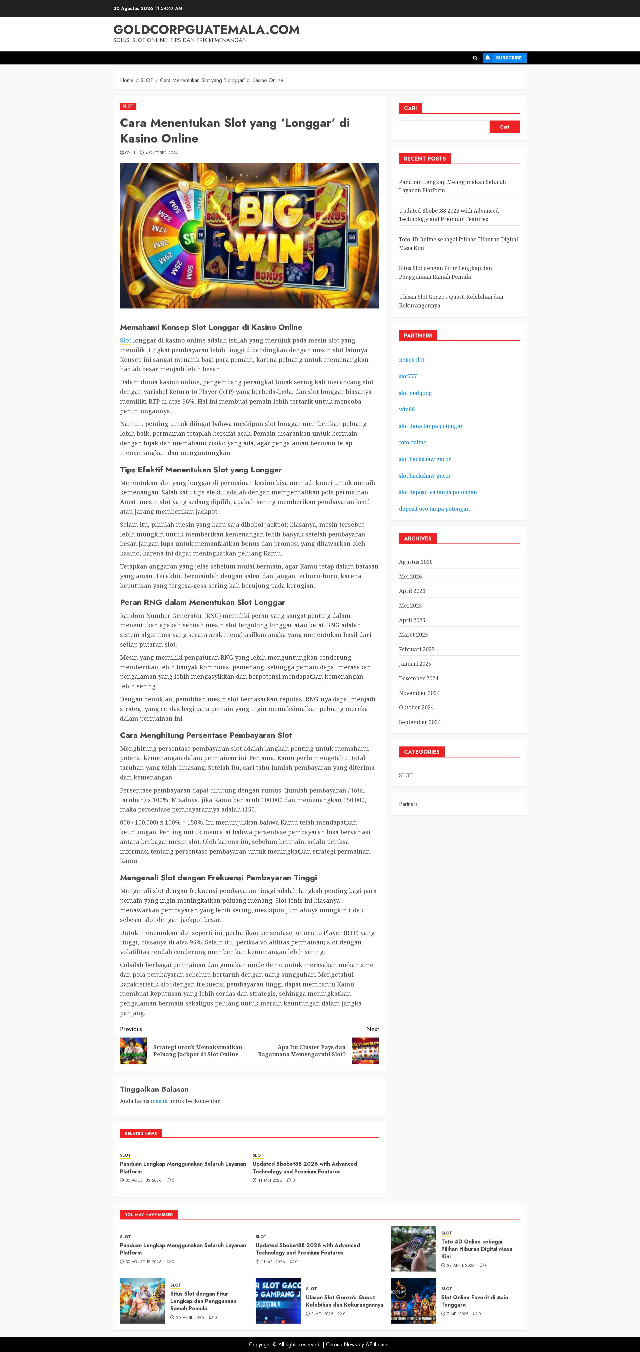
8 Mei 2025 (322, 1314)
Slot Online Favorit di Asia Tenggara (474, 1301)
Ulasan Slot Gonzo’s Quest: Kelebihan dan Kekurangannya (344, 1301)
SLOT (128, 106)
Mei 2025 (410, 605)
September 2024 (420, 722)
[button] (475, 57)
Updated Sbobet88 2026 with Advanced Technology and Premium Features (305, 1167)
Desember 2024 (418, 678)
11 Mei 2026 (270, 1180)
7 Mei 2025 (457, 1314)
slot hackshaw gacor (425, 459)
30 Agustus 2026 (144, 1180)
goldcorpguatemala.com (206, 29)
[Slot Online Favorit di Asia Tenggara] (413, 1301)
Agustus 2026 (416, 562)
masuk (159, 1101)
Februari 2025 (417, 649)
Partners (408, 804)
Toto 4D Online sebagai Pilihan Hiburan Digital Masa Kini (476, 1249)
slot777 (408, 376)
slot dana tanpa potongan (431, 426)
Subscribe (509, 57)
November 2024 (419, 693)
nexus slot (411, 360)
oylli (130, 153)
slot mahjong (415, 393)
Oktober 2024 (416, 707)
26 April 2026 (190, 1318)
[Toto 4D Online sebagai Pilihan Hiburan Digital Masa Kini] (413, 1249)
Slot (125, 340)
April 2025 (412, 620)
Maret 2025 (413, 634)
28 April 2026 (461, 1266)
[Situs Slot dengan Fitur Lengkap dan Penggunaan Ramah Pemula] (142, 1301)
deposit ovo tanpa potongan (435, 508)
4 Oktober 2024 (162, 153)
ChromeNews (341, 1344)
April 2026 (412, 591)
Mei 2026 (410, 576)
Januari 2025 (415, 663)
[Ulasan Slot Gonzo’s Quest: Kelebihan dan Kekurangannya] (278, 1301)
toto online (412, 442)
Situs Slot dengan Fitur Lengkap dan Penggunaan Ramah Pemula (203, 1301)
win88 (407, 409)
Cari (410, 108)
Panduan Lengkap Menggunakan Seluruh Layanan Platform (183, 1167)
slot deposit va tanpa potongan (438, 492)
